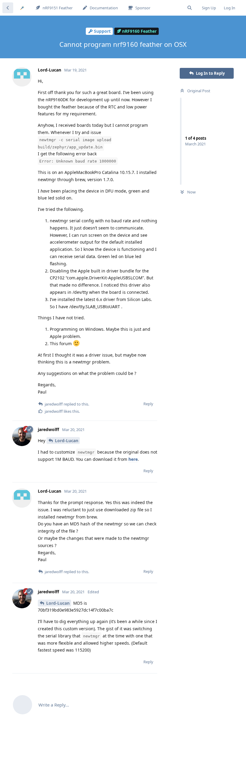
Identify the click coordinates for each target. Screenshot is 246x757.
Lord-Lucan (66, 440)
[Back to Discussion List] (7, 7)
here (133, 459)
